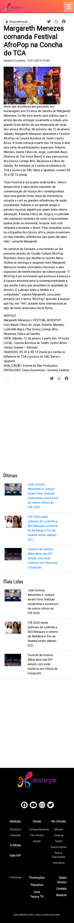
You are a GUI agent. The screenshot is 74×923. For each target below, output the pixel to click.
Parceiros (37, 885)
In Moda (15, 845)
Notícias (15, 821)
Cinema (58, 835)
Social (37, 821)
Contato (61, 888)
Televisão (15, 835)
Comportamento (39, 829)
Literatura (59, 862)
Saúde (37, 841)
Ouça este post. (18, 21)
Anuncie (61, 895)
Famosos (15, 829)
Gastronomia (58, 847)
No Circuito (58, 821)
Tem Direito (37, 835)
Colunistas (15, 877)
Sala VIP (15, 855)
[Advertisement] (37, 430)
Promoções (37, 877)
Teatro (59, 841)
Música (58, 829)
